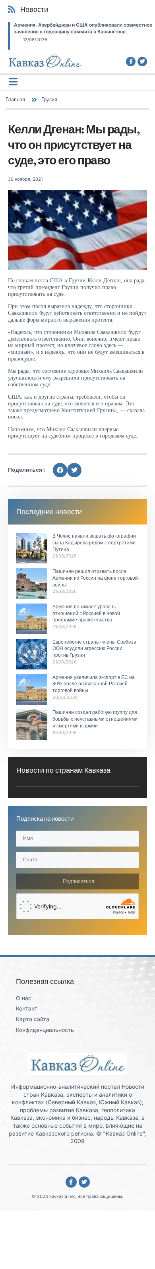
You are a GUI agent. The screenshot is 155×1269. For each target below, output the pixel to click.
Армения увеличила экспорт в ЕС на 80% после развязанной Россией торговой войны (93, 684)
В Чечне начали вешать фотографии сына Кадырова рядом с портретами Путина (94, 542)
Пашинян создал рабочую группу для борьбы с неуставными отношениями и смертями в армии (95, 719)
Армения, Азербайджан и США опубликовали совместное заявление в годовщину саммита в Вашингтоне (83, 28)
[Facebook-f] (131, 61)
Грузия (49, 99)
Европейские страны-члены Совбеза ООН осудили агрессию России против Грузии (94, 648)
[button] (60, 470)
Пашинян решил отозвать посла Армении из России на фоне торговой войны (95, 578)
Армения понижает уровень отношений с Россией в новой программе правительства (86, 613)
